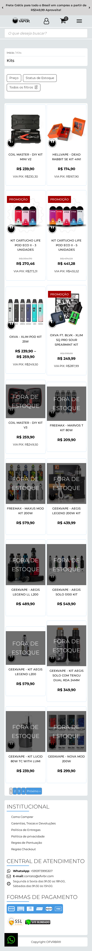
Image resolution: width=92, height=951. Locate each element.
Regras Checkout (23, 849)
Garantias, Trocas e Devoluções (33, 823)
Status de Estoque (40, 78)
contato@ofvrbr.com (39, 876)
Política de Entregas (25, 830)
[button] (2, 7)
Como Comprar (22, 817)
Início (10, 52)
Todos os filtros (21, 87)
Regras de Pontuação (26, 842)
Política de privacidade (28, 836)
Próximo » (34, 791)
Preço (14, 78)
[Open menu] (79, 21)
